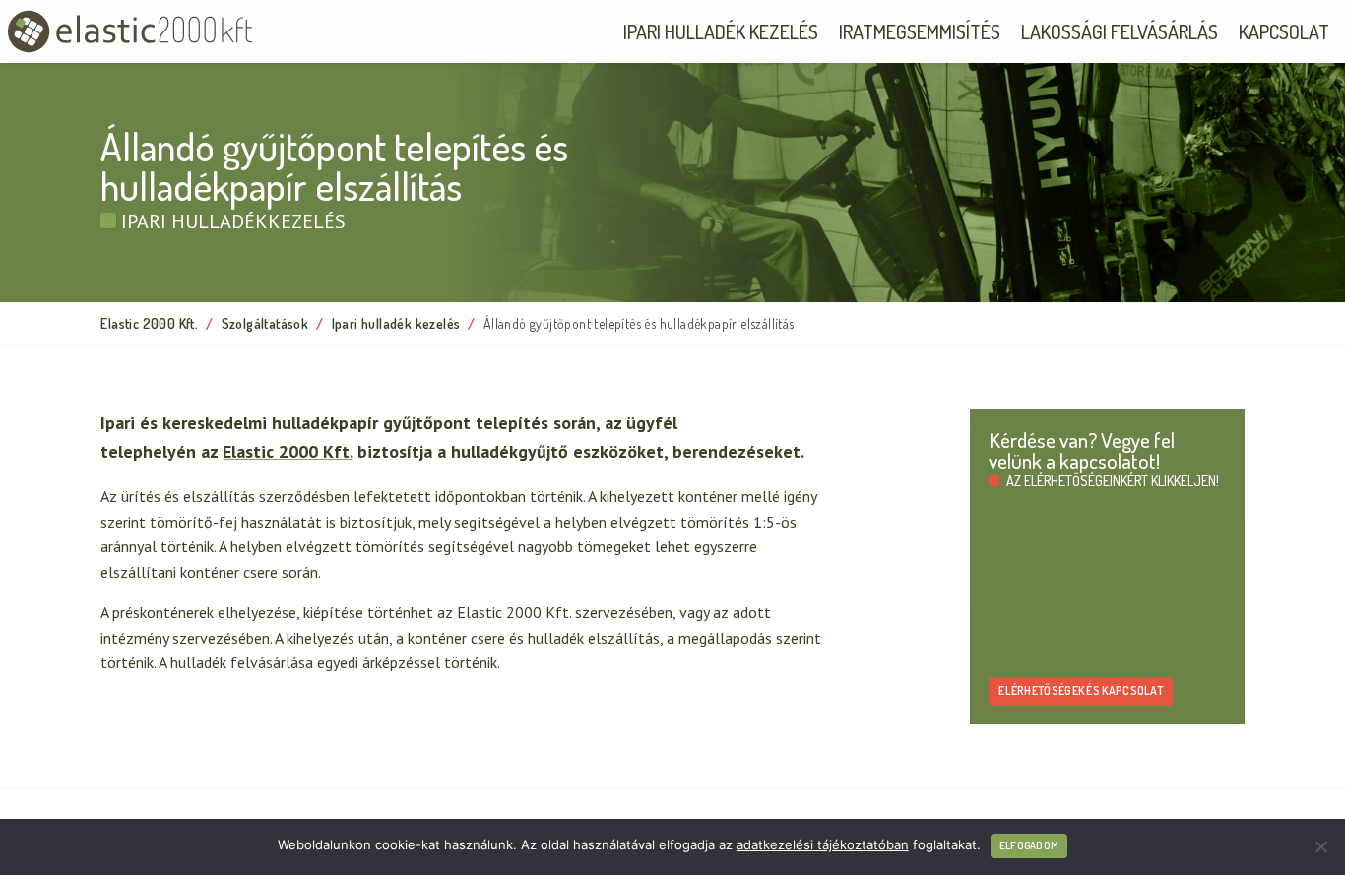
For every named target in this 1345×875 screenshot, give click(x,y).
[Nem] (1320, 846)
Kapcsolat (1284, 31)
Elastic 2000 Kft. (149, 323)
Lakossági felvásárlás (1119, 31)
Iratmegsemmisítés (919, 31)
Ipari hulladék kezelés (720, 31)
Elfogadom (1028, 845)
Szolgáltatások (265, 323)
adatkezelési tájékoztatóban (823, 844)
